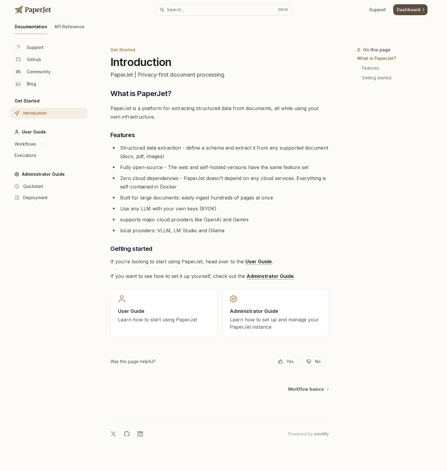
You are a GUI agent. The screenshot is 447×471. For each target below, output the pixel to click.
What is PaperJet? (376, 58)
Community (38, 71)
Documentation (31, 26)
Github (34, 59)
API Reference (69, 26)
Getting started (376, 77)
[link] (163, 313)
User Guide (258, 261)
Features (370, 68)
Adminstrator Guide (270, 276)
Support (35, 47)
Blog (31, 83)
